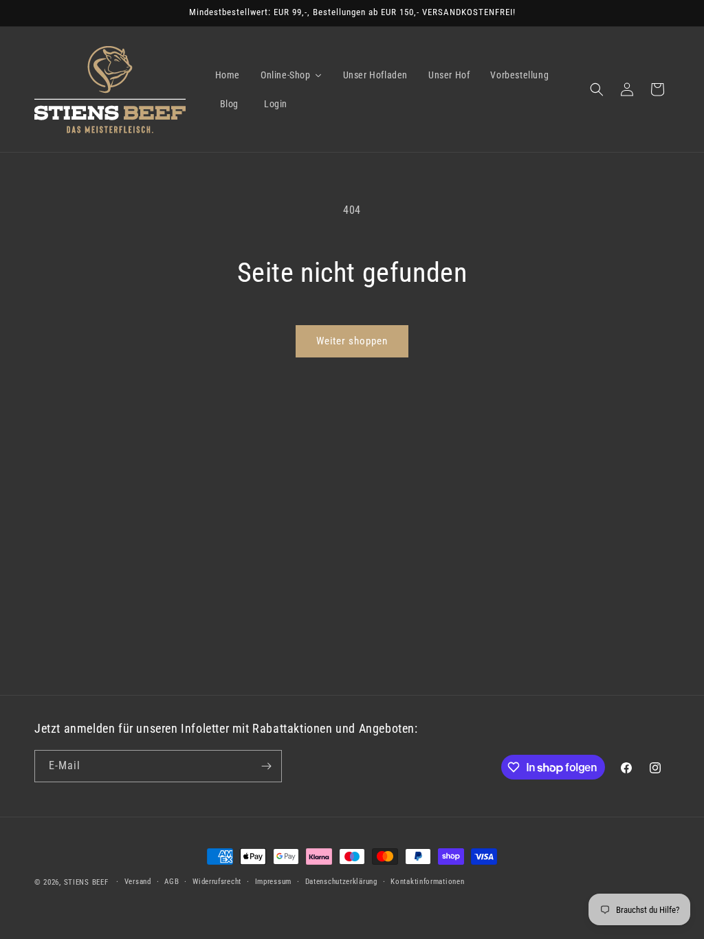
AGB (171, 881)
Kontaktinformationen (427, 881)
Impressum (273, 881)
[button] (597, 89)
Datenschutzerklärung (341, 881)
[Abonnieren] (266, 766)
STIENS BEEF (86, 882)
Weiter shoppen (352, 341)
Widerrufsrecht (216, 881)
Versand (137, 881)
